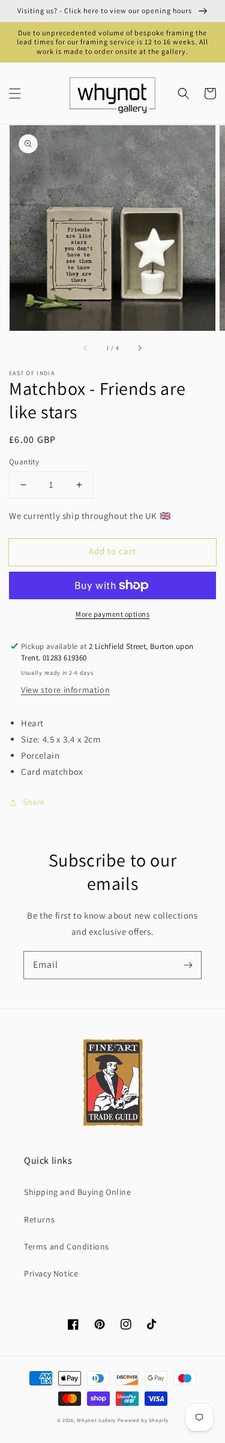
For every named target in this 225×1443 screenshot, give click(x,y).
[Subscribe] (188, 965)
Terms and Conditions (66, 1246)
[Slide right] (139, 347)
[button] (15, 93)
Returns (39, 1219)
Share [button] (34, 801)
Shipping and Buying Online (77, 1192)
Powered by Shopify (143, 1420)
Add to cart (112, 551)
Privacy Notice (51, 1273)
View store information (65, 689)
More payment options (112, 613)
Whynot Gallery (96, 1420)
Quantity (24, 462)
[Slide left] (86, 347)
